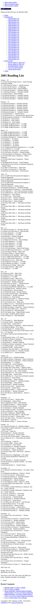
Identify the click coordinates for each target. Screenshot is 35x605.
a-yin (5, 598)
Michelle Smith (8, 587)
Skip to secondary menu (11, 4)
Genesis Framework (17, 602)
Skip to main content (10, 2)
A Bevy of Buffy (21, 587)
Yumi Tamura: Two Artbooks (18, 598)
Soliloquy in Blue (6, 9)
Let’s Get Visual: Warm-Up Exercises (22, 596)
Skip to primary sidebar (11, 5)
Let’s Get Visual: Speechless (24, 592)
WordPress (4, 602)
